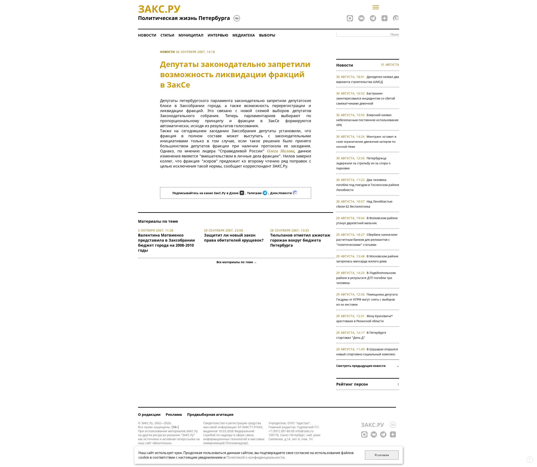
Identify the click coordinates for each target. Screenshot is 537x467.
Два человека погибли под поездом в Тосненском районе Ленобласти (367, 185)
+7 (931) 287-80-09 (281, 431)
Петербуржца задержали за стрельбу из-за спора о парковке (363, 163)
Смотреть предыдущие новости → (367, 366)
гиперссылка (186, 439)
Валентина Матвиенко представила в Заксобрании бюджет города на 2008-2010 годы (166, 243)
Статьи (167, 35)
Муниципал (191, 35)
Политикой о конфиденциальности (255, 457)
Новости (147, 35)
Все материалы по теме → (236, 262)
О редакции (149, 414)
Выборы (267, 35)
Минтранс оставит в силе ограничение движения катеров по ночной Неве (366, 142)
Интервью (218, 35)
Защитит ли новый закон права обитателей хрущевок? (234, 238)
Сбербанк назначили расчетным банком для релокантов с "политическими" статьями (367, 240)
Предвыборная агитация (210, 414)
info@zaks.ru (304, 431)
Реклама (174, 414)
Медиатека (243, 35)
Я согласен (382, 455)
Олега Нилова (280, 150)
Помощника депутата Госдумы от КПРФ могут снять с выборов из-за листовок (367, 299)
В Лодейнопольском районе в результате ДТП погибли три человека (366, 278)
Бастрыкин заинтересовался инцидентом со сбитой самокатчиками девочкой (365, 98)
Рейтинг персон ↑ (367, 384)
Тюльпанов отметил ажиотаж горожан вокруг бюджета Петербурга (300, 240)
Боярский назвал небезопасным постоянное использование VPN (367, 120)
